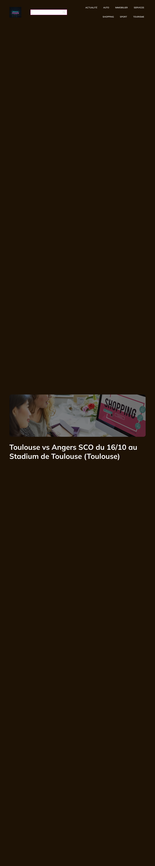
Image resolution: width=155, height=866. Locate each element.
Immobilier (121, 7)
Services (139, 7)
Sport (123, 16)
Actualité (91, 7)
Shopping (108, 16)
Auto (106, 7)
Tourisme (138, 16)
